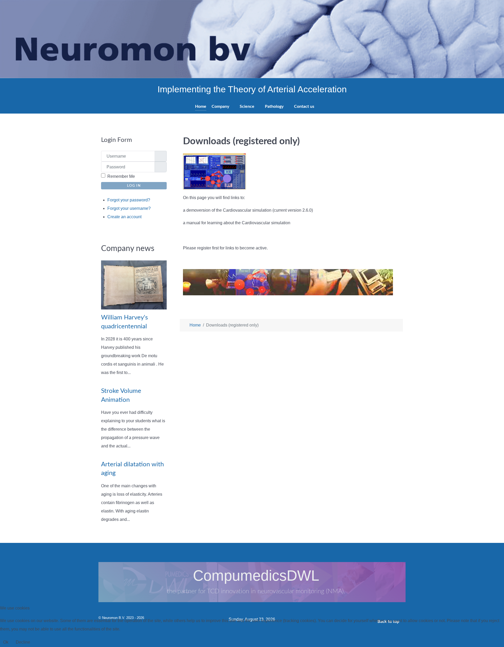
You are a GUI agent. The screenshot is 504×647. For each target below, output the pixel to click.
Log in (134, 185)
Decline (23, 642)
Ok (5, 642)
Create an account (125, 217)
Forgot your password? (128, 200)
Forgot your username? (129, 208)
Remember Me (121, 176)
